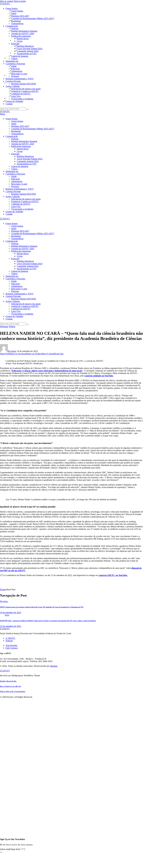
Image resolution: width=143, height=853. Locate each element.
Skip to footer (20, 1)
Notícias (9, 640)
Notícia (12, 326)
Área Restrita (11, 645)
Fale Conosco (12, 648)
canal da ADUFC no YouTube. (113, 575)
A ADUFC (10, 638)
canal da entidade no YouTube (98, 376)
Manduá (53, 666)
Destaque (4, 326)
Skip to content (6, 1)
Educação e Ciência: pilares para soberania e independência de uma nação (47, 370)
